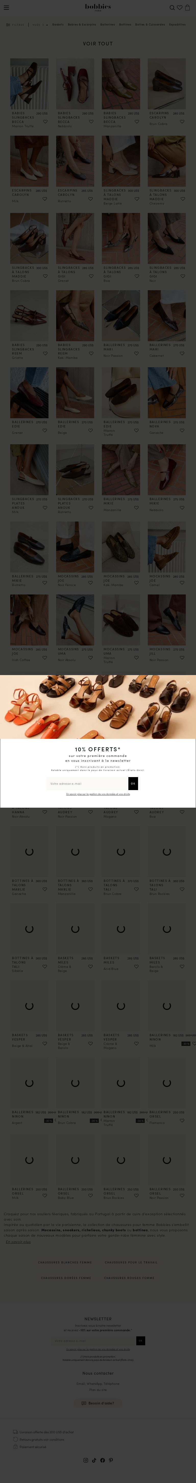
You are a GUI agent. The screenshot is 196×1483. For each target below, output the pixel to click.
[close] (189, 682)
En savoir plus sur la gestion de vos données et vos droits (98, 794)
